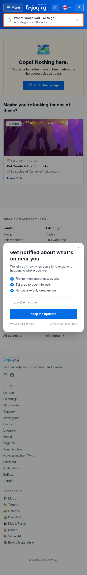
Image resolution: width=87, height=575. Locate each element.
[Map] (55, 7)
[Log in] (79, 7)
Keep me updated (43, 314)
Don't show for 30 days (63, 323)
